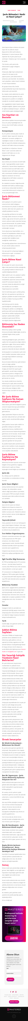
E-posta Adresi (10, 973)
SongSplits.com (12, 651)
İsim (8, 968)
